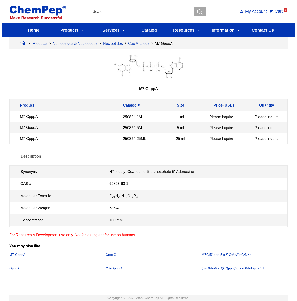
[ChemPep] (39, 11)
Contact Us (263, 30)
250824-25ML (134, 139)
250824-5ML (133, 128)
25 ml (180, 139)
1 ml (180, 117)
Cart (281, 11)
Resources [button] (183, 30)
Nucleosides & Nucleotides (75, 43)
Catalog (149, 30)
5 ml (180, 128)
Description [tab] (31, 156)
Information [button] (223, 30)
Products (69, 30)
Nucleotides (113, 43)
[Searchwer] (200, 11)
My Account (256, 11)
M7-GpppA (29, 117)
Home (33, 30)
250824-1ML (133, 117)
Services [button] (111, 30)
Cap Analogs (138, 43)
